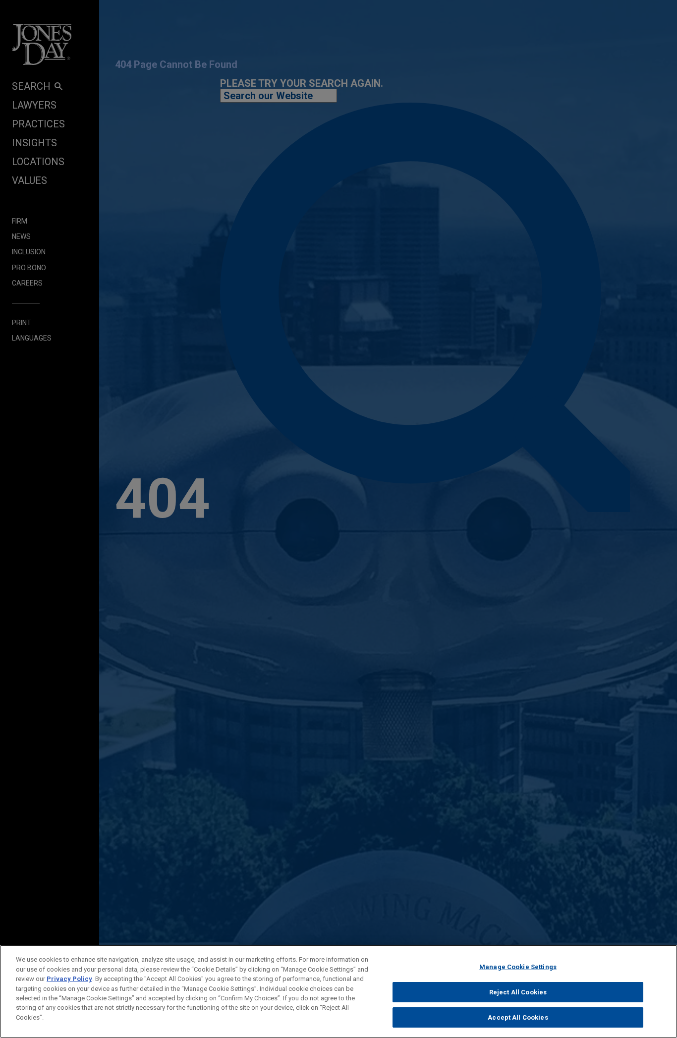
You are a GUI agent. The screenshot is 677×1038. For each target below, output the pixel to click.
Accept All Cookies (518, 1017)
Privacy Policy (69, 978)
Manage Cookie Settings (518, 967)
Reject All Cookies (518, 992)
